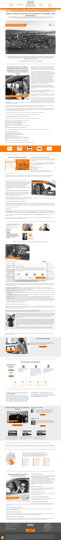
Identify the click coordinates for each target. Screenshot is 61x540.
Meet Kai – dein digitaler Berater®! (37, 407)
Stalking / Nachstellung (15, 135)
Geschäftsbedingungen (14, 524)
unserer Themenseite (21, 197)
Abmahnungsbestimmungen (9, 525)
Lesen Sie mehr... (11, 377)
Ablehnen (20, 277)
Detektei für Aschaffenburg (37, 460)
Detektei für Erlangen (47, 462)
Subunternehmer (36, 166)
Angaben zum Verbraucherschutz (17, 526)
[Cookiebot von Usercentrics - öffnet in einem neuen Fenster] (42, 261)
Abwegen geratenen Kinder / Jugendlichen (20, 136)
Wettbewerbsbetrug (10, 121)
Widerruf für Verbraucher (9, 527)
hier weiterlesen (43, 414)
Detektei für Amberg (26, 463)
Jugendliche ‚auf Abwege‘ (22, 138)
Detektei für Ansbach (36, 463)
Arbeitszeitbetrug (14, 123)
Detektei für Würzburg (47, 460)
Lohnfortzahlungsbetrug (14, 120)
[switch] (27, 274)
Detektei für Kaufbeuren (37, 462)
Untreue (8, 131)
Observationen (34, 162)
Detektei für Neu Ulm (26, 460)
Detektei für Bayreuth (26, 461)
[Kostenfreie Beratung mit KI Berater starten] (2, 537)
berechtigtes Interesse (33, 280)
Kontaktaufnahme (11, 445)
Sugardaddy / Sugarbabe (22, 137)
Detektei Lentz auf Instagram (18, 425)
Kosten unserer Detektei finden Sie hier (15, 173)
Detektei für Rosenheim (47, 461)
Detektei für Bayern (26, 462)
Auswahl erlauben (30, 277)
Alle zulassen (40, 277)
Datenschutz (18, 524)
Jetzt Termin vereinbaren (43, 346)
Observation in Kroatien (35, 418)
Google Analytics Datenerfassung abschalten (11, 528)
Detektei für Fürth (47, 463)
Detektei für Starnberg (36, 461)
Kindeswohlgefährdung (16, 132)
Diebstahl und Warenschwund (11, 125)
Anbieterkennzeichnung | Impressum (9, 523)
